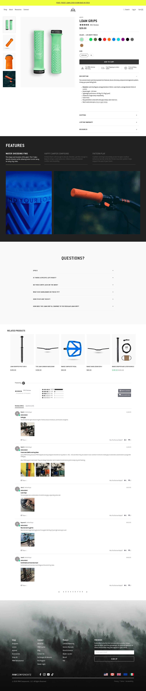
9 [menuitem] (82, 592)
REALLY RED (104, 39)
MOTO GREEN (91, 39)
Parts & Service (68, 651)
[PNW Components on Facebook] (40, 674)
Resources (18, 10)
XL (91, 55)
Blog (38, 651)
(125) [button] (51, 391)
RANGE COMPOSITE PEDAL (69, 366)
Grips (81, 17)
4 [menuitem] (70, 592)
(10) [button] (51, 397)
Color (88, 35)
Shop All (14, 657)
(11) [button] (51, 395)
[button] (124, 395)
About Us (40, 644)
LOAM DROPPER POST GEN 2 (18, 366)
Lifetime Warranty (86, 122)
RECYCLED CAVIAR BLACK (100, 39)
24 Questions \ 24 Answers (23, 393)
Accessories (16, 654)
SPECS (35, 270)
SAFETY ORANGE (109, 39)
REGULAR (84, 55)
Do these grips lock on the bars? (45, 285)
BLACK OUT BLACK (127, 39)
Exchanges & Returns (44, 657)
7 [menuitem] (77, 592)
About (11, 10)
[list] (76, 429)
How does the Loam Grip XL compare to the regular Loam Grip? (56, 306)
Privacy (116, 681)
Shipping (82, 115)
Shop (5, 10)
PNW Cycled (41, 647)
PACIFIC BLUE (114, 39)
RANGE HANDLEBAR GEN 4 (94, 366)
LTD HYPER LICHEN (86, 39)
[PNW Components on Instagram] (44, 674)
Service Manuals (68, 647)
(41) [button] (51, 393)
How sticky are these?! (42, 299)
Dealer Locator (67, 654)
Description (83, 76)
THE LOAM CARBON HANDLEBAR (45, 366)
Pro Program (41, 661)
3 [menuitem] (68, 592)
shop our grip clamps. (102, 102)
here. (116, 100)
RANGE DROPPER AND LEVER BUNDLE (123, 366)
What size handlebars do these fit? (46, 292)
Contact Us (40, 654)
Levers (14, 647)
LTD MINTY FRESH (81, 39)
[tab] (19, 406)
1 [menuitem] (63, 592)
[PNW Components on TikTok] (52, 674)
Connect (26, 10)
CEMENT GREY (132, 39)
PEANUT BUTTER (82, 45)
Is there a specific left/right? (44, 278)
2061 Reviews (94, 25)
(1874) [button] (52, 389)
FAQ (64, 661)
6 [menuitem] (75, 592)
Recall (65, 657)
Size (81, 51)
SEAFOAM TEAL (118, 39)
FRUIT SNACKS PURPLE (123, 39)
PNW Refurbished (18, 661)
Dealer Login (41, 664)
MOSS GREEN (95, 39)
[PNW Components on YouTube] (48, 674)
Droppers (15, 644)
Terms (122, 681)
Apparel (14, 651)
